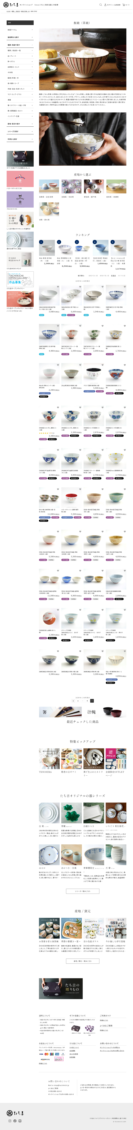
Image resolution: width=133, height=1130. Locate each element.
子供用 (10, 72)
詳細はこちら (104, 1020)
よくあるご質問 (53, 1088)
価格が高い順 (104, 276)
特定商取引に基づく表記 (119, 1118)
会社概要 (72, 1051)
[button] (92, 701)
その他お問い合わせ (55, 1091)
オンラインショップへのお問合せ (110, 1047)
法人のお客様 (74, 1054)
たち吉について (74, 1047)
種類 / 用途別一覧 (14, 50)
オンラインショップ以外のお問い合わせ (112, 1051)
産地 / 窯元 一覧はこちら (83, 961)
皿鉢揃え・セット (13, 67)
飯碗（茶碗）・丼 (25, 11)
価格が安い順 (93, 276)
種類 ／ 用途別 (16, 11)
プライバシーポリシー (105, 1118)
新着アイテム (12, 30)
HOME (8, 11)
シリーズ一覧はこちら (82, 891)
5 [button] (87, 701)
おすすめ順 (121, 276)
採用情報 (72, 1057)
